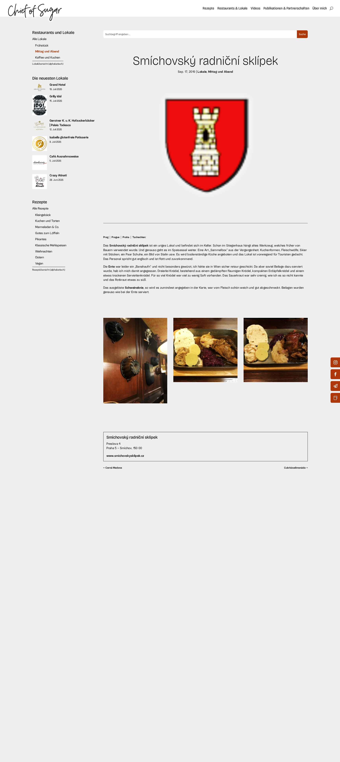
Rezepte (208, 8)
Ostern (39, 257)
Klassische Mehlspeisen (50, 245)
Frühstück (41, 45)
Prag (105, 237)
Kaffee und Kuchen (47, 57)
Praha (126, 237)
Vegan (39, 263)
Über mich (319, 8)
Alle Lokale (39, 39)
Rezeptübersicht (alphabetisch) (48, 270)
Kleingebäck (43, 215)
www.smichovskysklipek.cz (125, 455)
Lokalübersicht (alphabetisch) (47, 64)
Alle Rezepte (40, 208)
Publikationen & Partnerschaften (286, 8)
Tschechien (138, 237)
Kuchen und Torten (47, 221)
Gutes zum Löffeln (47, 233)
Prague (115, 237)
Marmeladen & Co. (47, 227)
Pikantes (40, 239)
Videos (255, 8)
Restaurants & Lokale (232, 8)
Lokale (202, 71)
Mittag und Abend (47, 51)
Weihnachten (43, 251)
